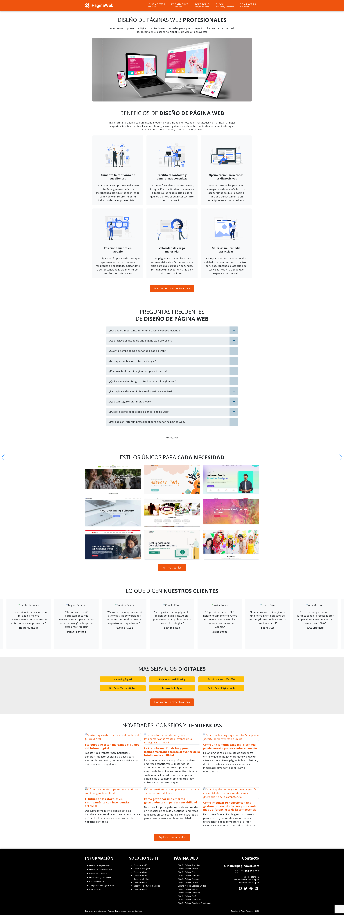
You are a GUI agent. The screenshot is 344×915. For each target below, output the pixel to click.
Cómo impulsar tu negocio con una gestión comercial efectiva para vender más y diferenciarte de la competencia (230, 806)
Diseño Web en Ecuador (188, 879)
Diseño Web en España (188, 882)
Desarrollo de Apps (172, 688)
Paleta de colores (97, 881)
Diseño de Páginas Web (99, 865)
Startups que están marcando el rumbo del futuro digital (112, 746)
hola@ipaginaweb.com (243, 866)
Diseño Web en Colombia (189, 875)
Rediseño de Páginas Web (221, 688)
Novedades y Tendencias (100, 877)
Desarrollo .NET (141, 865)
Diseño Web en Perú (187, 896)
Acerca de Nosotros (98, 873)
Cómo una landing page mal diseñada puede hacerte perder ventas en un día (230, 746)
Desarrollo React (141, 882)
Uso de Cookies (135, 911)
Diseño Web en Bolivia (188, 868)
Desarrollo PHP (140, 875)
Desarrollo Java (140, 872)
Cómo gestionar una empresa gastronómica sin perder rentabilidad (170, 800)
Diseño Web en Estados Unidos (192, 886)
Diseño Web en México (188, 889)
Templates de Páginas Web (101, 885)
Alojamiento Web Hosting (172, 679)
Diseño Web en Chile (187, 872)
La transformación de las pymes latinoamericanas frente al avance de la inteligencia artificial (172, 752)
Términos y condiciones (95, 911)
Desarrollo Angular (142, 868)
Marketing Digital (123, 679)
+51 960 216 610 (249, 871)
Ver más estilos (172, 567)
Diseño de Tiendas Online (122, 688)
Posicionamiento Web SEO (221, 679)
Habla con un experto (172, 288)
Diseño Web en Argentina (189, 865)
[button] (3, 457)
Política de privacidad (117, 911)
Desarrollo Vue (140, 889)
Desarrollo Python (142, 879)
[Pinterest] (251, 888)
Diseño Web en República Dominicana (195, 903)
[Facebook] (240, 888)
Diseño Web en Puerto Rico (190, 899)
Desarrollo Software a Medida (147, 886)
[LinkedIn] (256, 888)
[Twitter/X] (245, 888)
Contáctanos (95, 889)
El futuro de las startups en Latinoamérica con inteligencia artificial (107, 802)
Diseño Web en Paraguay (189, 892)
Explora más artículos (172, 837)
